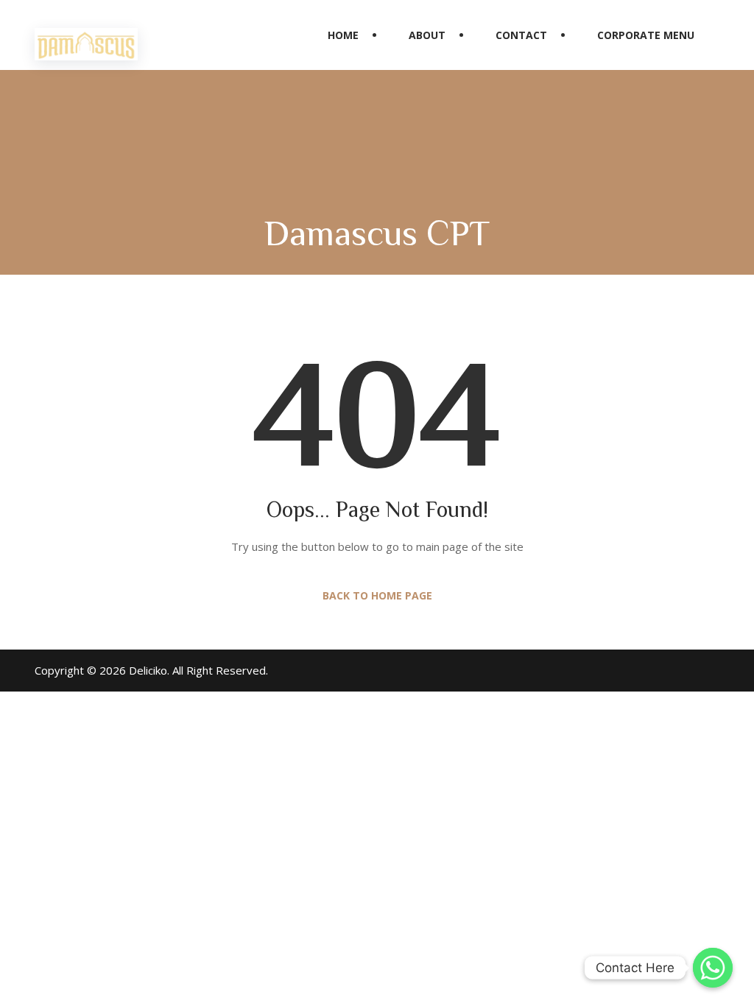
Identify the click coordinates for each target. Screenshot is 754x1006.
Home (343, 35)
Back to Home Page (377, 595)
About (427, 35)
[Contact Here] (713, 968)
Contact (521, 35)
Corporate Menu (645, 35)
